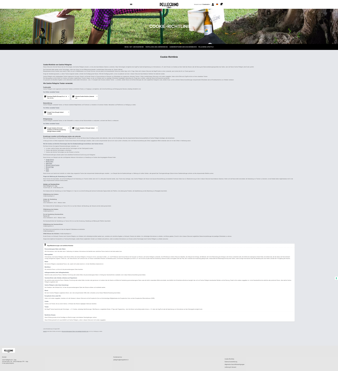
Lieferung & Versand (230, 367)
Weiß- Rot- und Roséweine (134, 47)
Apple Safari (49, 163)
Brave (47, 169)
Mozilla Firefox (49, 161)
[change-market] (202, 4)
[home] (169, 4)
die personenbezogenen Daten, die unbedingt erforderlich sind (75, 331)
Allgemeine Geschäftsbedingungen (234, 364)
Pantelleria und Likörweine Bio (156, 47)
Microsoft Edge (50, 167)
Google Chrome (50, 159)
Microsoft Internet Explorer (52, 165)
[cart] (221, 4)
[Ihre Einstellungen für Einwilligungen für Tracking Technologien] (336, 278)
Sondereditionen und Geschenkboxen (183, 47)
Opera (47, 170)
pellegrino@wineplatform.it (120, 359)
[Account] (213, 4)
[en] (217, 2)
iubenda (45, 331)
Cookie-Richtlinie (229, 359)
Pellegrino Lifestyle (206, 47)
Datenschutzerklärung (231, 361)
